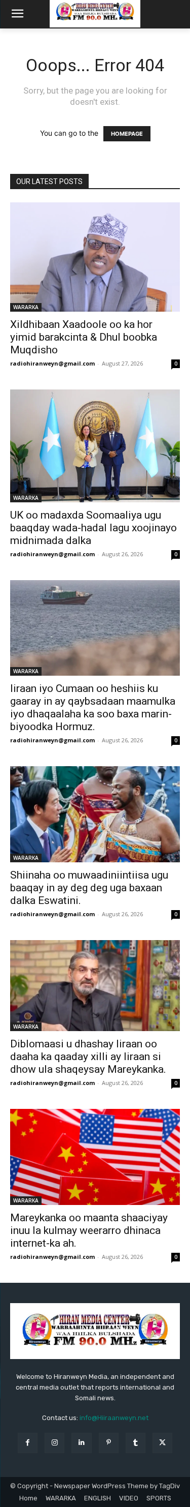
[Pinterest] (109, 1443)
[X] (162, 1443)
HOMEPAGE (127, 133)
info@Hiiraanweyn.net (114, 1418)
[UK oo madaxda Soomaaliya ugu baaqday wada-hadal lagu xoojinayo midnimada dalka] (95, 446)
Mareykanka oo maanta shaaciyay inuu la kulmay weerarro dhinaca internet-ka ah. (89, 1230)
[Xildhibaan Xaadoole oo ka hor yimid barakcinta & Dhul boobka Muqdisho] (95, 257)
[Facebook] (27, 1443)
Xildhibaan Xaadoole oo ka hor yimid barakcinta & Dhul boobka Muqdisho (83, 337)
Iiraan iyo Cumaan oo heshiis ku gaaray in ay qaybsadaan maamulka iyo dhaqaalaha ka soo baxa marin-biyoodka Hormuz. (92, 707)
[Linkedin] (81, 1443)
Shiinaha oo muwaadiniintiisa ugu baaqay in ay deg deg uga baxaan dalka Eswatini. (89, 888)
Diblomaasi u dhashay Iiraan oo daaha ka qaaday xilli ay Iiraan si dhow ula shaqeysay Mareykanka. (88, 1056)
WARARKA (26, 307)
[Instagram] (54, 1443)
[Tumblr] (135, 1443)
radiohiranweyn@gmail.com (52, 363)
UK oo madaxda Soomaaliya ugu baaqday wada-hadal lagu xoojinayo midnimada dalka (93, 528)
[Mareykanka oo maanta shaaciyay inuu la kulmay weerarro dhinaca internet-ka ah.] (95, 1156)
